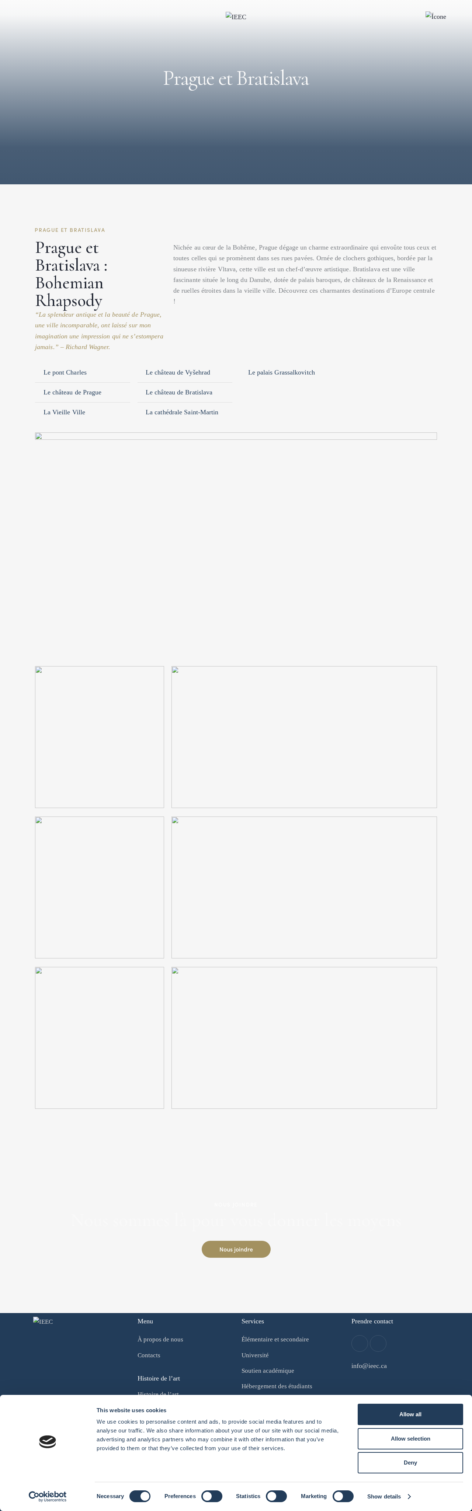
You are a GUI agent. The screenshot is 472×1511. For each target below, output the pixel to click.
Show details (384, 1496)
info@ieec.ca (369, 1365)
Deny (410, 1462)
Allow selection (410, 1438)
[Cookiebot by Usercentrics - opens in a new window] (47, 1496)
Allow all (410, 1414)
